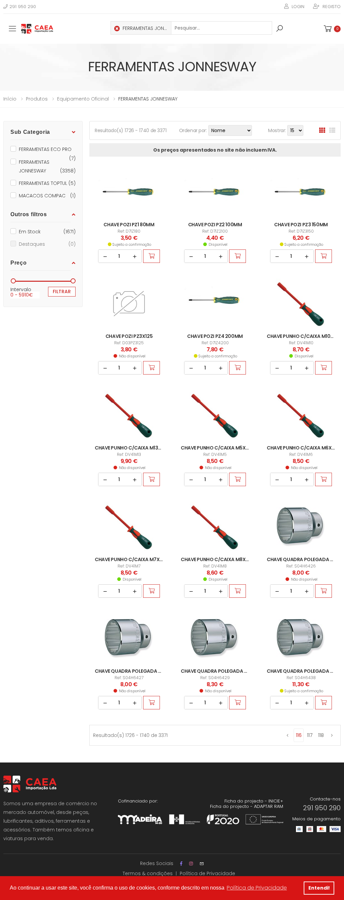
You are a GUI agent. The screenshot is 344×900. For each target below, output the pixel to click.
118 (321, 735)
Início (9, 98)
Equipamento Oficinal (83, 98)
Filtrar (62, 291)
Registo (331, 6)
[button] (331, 29)
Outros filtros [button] (28, 214)
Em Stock (47, 231)
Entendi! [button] (319, 888)
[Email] (202, 863)
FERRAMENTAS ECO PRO (47, 150)
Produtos (37, 98)
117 (310, 735)
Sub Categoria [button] (30, 132)
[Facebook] (181, 863)
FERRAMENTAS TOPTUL (47, 183)
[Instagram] (191, 863)
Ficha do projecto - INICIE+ (253, 801)
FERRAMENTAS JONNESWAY (47, 166)
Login (298, 6)
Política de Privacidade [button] (257, 888)
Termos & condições (148, 873)
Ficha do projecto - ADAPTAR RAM (246, 806)
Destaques (47, 244)
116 (299, 735)
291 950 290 (22, 6)
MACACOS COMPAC (47, 195)
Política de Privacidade (207, 873)
